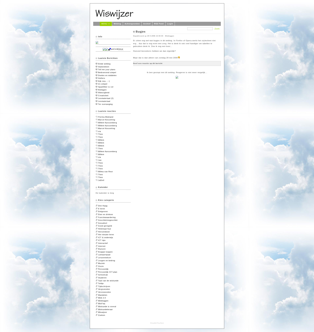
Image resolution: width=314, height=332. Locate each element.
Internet (101, 246)
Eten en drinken (105, 214)
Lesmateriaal (104, 101)
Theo (100, 134)
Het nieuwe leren (106, 235)
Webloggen (103, 301)
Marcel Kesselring (106, 120)
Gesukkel (102, 223)
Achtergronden (132, 24)
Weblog (117, 24)
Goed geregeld (105, 226)
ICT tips (102, 240)
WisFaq (101, 304)
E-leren (101, 209)
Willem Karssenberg (107, 123)
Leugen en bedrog (106, 261)
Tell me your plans (106, 69)
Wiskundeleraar (105, 309)
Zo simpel (102, 84)
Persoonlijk (103, 269)
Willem (101, 140)
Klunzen (102, 249)
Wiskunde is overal (107, 306)
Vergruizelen (104, 289)
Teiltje (101, 283)
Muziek (101, 263)
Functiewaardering (107, 217)
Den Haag (102, 206)
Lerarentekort (104, 258)
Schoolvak (103, 275)
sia (99, 131)
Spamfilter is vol (105, 87)
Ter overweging (105, 104)
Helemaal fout (104, 229)
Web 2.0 (102, 298)
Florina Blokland (105, 117)
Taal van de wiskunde (108, 281)
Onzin (101, 266)
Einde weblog (104, 64)
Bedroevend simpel (107, 72)
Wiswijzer (102, 312)
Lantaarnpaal (104, 255)
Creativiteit (103, 95)
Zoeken (101, 315)
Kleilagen (102, 90)
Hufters (101, 78)
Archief (147, 24)
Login (170, 24)
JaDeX (101, 180)
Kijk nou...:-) (104, 81)
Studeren (102, 278)
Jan (100, 160)
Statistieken (103, 67)
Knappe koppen (105, 252)
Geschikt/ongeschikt (108, 220)
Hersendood (104, 232)
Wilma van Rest (105, 172)
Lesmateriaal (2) (106, 98)
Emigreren (103, 211)
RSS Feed (159, 24)
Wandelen (102, 295)
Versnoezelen (104, 292)
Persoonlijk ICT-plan (107, 272)
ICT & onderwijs (105, 237)
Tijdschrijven (104, 286)
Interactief (103, 243)
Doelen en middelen (107, 75)
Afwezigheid (103, 93)
